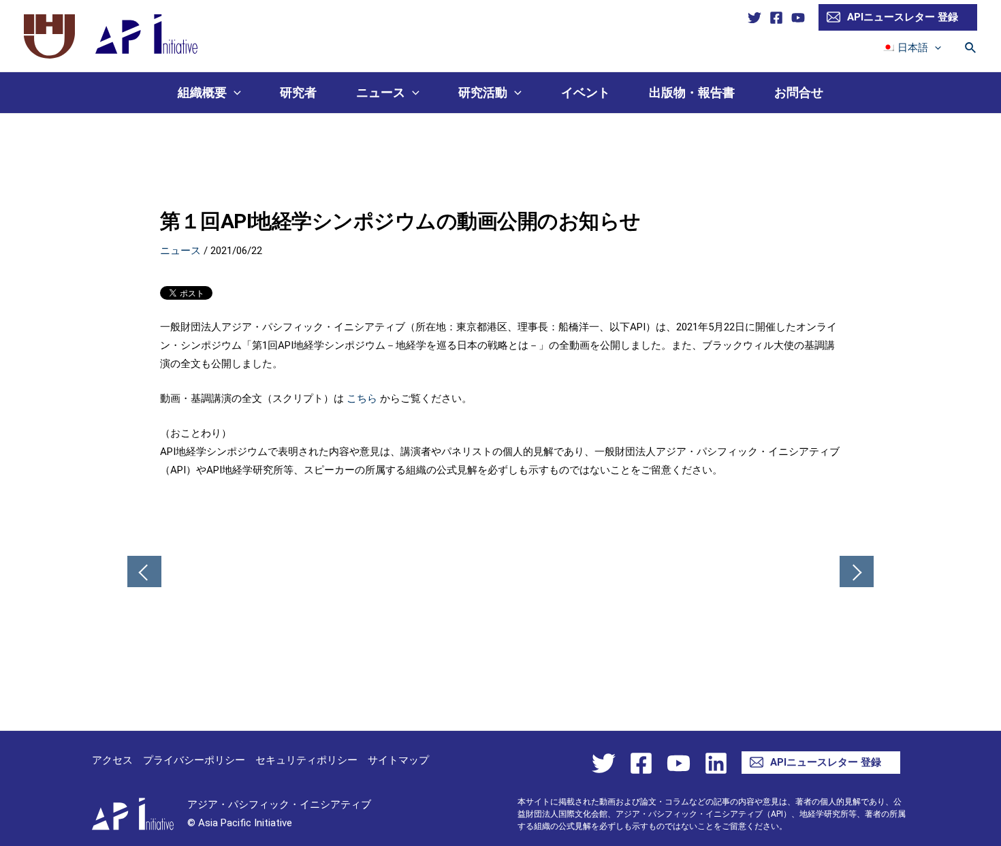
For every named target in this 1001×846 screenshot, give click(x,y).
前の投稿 (144, 573)
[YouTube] (798, 18)
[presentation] (934, 48)
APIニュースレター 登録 (902, 17)
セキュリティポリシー (306, 760)
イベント (585, 92)
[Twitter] (754, 18)
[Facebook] (776, 18)
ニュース (380, 92)
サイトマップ (398, 760)
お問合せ (798, 92)
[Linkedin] (716, 763)
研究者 (298, 92)
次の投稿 (857, 573)
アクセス (112, 760)
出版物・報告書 (692, 92)
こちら (362, 398)
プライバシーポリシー (194, 760)
